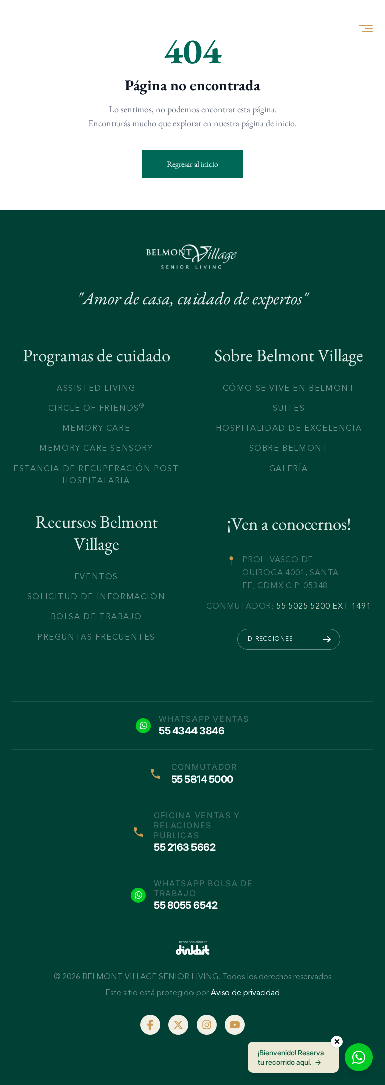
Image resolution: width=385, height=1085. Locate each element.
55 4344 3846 (191, 731)
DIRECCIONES (270, 638)
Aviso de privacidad (245, 993)
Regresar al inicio (192, 164)
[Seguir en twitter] (178, 1025)
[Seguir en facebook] (150, 1025)
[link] (192, 948)
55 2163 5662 (184, 847)
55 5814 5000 (202, 779)
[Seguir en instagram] (207, 1025)
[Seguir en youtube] (235, 1025)
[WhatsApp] (359, 1057)
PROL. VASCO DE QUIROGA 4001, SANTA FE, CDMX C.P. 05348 (290, 572)
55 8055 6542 (185, 905)
